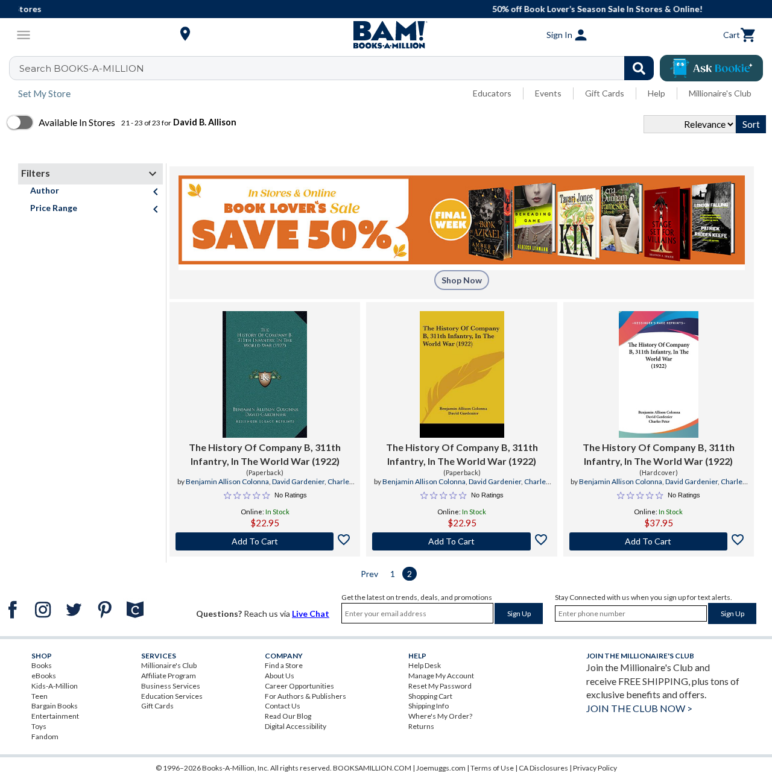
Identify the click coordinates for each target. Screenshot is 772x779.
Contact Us (282, 705)
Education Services (172, 696)
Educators (492, 93)
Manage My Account (441, 675)
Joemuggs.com (441, 767)
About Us (279, 675)
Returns (421, 726)
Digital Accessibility (295, 726)
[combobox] (339, 68)
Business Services (170, 685)
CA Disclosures (543, 767)
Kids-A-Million (54, 685)
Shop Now (461, 280)
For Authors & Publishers (305, 696)
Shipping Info (428, 705)
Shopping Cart (430, 696)
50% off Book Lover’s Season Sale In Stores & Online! (392, 9)
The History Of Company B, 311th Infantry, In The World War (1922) (265, 453)
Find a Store (284, 665)
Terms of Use (492, 767)
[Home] (386, 35)
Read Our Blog (288, 716)
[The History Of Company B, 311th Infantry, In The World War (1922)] (265, 374)
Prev (369, 574)
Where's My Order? (440, 716)
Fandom (45, 736)
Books (41, 665)
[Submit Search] (639, 68)
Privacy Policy (595, 767)
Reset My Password (440, 685)
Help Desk (424, 665)
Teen (39, 696)
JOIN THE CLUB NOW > (639, 708)
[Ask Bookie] (711, 68)
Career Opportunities (299, 685)
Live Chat (310, 613)
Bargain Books (54, 705)
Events (548, 93)
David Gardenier (298, 481)
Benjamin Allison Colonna (227, 481)
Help (656, 93)
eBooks (43, 675)
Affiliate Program (168, 675)
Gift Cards (604, 93)
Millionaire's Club (720, 93)
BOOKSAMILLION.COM (372, 767)
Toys (38, 726)
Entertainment (55, 716)
